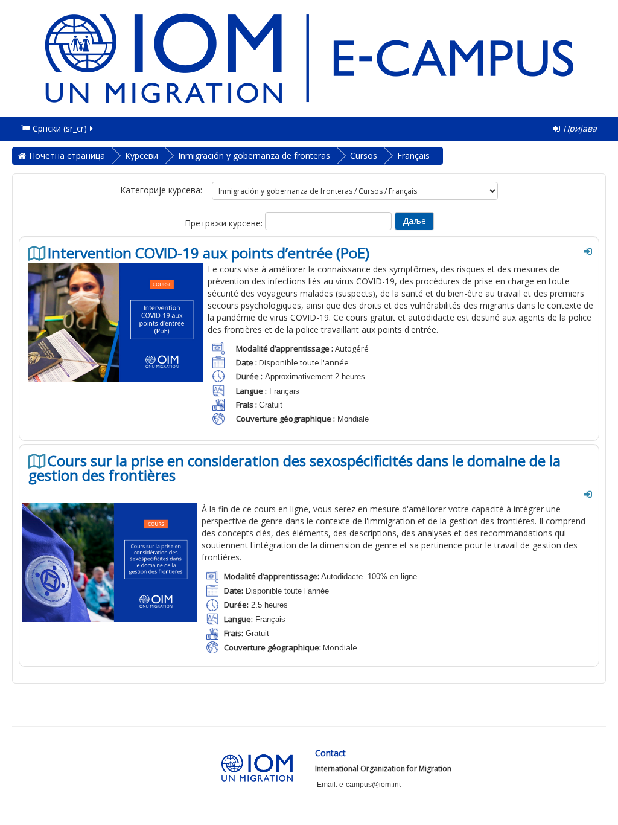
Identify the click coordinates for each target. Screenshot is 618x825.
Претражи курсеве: (225, 223)
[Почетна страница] (309, 57)
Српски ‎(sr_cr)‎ (60, 128)
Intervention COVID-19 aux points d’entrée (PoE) (208, 253)
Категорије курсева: (161, 190)
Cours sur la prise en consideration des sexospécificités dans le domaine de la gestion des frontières (294, 468)
